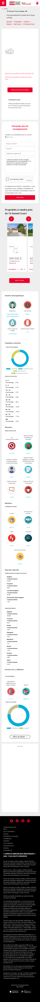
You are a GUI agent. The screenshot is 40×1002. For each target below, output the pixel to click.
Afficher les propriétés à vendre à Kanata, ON (19, 73)
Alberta (26, 861)
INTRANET (6, 841)
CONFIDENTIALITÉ (8, 846)
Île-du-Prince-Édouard (13, 866)
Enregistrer (12, 269)
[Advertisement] (20, 779)
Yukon (21, 866)
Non (7, 137)
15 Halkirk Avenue (14, 261)
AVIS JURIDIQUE (8, 843)
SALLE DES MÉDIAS (9, 831)
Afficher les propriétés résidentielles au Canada (15, 896)
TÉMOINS (6, 848)
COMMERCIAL (7, 838)
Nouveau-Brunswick (30, 863)
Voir (21, 269)
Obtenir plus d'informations (20, 90)
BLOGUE (5, 834)
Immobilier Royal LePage (20, 3)
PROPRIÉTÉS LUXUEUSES (10, 836)
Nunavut (26, 866)
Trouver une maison (8, 861)
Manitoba (13, 863)
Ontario (16, 861)
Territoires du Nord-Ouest (23, 865)
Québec (21, 861)
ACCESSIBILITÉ (7, 850)
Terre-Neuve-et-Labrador (9, 865)
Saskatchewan (20, 863)
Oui (11, 137)
